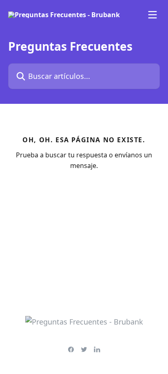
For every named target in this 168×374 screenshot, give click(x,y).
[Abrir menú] (152, 15)
